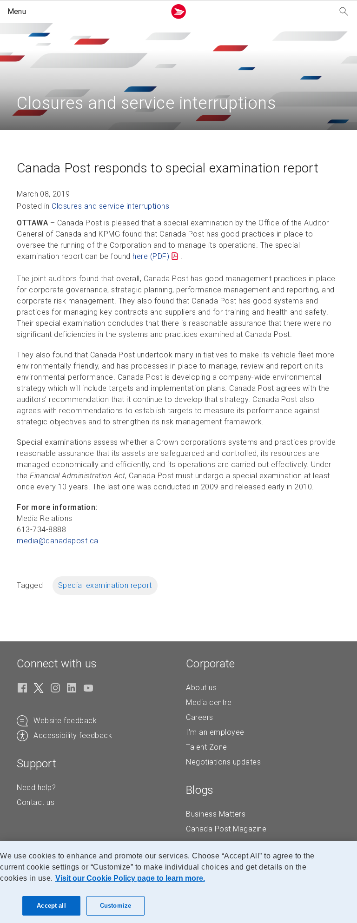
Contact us (35, 802)
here (150, 256)
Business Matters (215, 814)
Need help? (36, 787)
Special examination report (105, 585)
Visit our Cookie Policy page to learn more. (130, 878)
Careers (199, 717)
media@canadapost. (58, 540)
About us (201, 687)
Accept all (51, 905)
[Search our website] (344, 12)
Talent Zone (206, 747)
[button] (84, 11)
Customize (115, 905)
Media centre (208, 702)
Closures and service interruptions (110, 206)
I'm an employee (215, 732)
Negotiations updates (223, 762)
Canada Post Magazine (226, 828)
